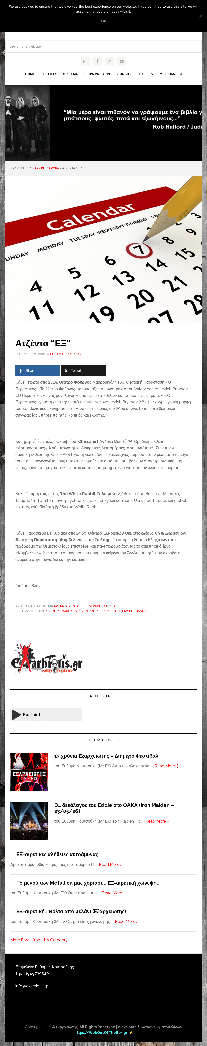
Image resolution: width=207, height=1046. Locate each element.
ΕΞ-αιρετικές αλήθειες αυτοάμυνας (57, 854)
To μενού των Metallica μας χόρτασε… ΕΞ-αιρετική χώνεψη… (87, 883)
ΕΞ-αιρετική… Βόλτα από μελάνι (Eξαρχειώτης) (71, 911)
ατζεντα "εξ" (88, 611)
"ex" (48, 611)
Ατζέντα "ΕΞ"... (76, 606)
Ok (103, 21)
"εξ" (56, 611)
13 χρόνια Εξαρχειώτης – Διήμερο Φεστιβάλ (106, 756)
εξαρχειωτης (109, 611)
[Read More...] (165, 766)
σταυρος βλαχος (135, 611)
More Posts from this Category (39, 940)
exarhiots (68, 611)
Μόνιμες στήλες (102, 606)
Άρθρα (59, 606)
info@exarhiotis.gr (31, 986)
